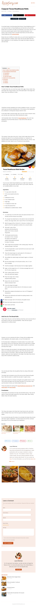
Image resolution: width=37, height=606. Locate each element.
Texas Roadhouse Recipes (29, 432)
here (11, 459)
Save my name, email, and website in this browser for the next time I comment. (16, 537)
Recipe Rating (5, 523)
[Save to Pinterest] (2, 304)
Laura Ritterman (16, 11)
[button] (33, 3)
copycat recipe (15, 34)
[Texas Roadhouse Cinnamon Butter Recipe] (6, 428)
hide (8, 68)
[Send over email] (2, 306)
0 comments (10, 11)
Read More (18, 569)
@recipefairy (14, 310)
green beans (4, 387)
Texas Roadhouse (22, 118)
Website (4, 517)
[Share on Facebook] (2, 300)
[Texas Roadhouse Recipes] (30, 428)
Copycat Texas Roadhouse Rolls (14, 9)
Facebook (12, 461)
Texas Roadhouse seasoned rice (24, 385)
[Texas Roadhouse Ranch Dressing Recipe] (18, 428)
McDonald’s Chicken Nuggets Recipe (13, 576)
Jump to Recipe (15, 18)
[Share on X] (2, 302)
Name (4, 507)
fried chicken (13, 387)
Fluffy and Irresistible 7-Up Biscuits (13, 582)
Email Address (5, 512)
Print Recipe (23, 18)
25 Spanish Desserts (11, 587)
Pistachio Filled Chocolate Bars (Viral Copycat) (15, 592)
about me (33, 459)
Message (4, 527)
